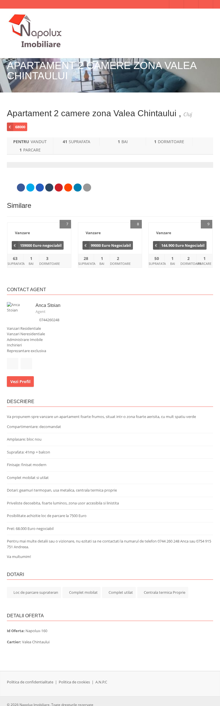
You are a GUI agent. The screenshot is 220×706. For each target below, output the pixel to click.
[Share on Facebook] (21, 188)
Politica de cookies (74, 682)
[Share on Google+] (40, 188)
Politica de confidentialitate (30, 682)
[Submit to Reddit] (68, 188)
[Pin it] (59, 188)
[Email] (87, 188)
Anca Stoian (48, 305)
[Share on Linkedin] (78, 188)
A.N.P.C (101, 682)
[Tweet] (30, 188)
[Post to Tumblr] (49, 188)
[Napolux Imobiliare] (35, 31)
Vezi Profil (20, 381)
